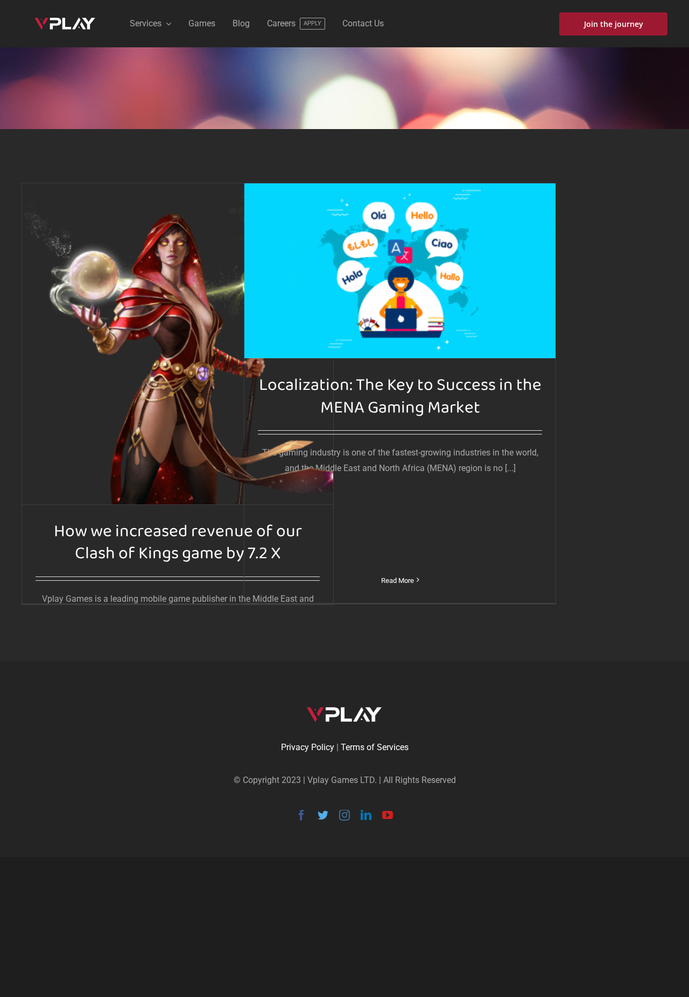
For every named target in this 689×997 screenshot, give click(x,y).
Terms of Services (375, 747)
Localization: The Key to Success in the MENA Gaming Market (400, 397)
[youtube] (387, 815)
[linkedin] (366, 815)
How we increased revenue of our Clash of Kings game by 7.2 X (178, 543)
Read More (397, 580)
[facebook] (301, 815)
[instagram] (344, 815)
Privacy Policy (307, 747)
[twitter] (323, 815)
